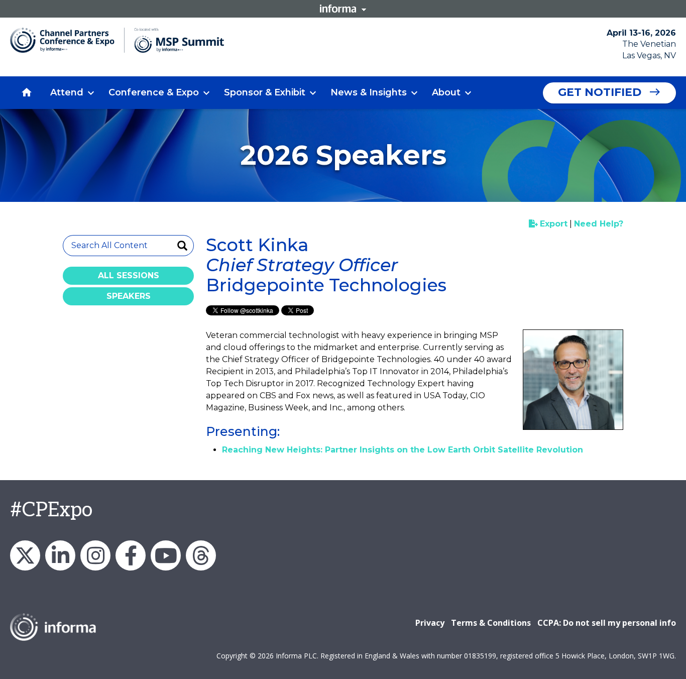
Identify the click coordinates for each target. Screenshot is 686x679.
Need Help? (598, 224)
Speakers (128, 296)
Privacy (429, 622)
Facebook (131, 555)
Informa (343, 9)
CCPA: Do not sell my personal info (606, 622)
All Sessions (128, 275)
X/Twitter (25, 555)
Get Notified (599, 92)
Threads (201, 555)
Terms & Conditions (491, 622)
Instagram (95, 555)
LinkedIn (60, 555)
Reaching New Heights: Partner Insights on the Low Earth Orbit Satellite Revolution (402, 450)
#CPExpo (51, 510)
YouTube (166, 555)
